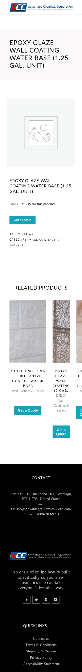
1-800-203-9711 (47, 514)
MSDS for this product (38, 204)
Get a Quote (22, 220)
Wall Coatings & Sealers (28, 391)
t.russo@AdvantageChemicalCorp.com (41, 509)
